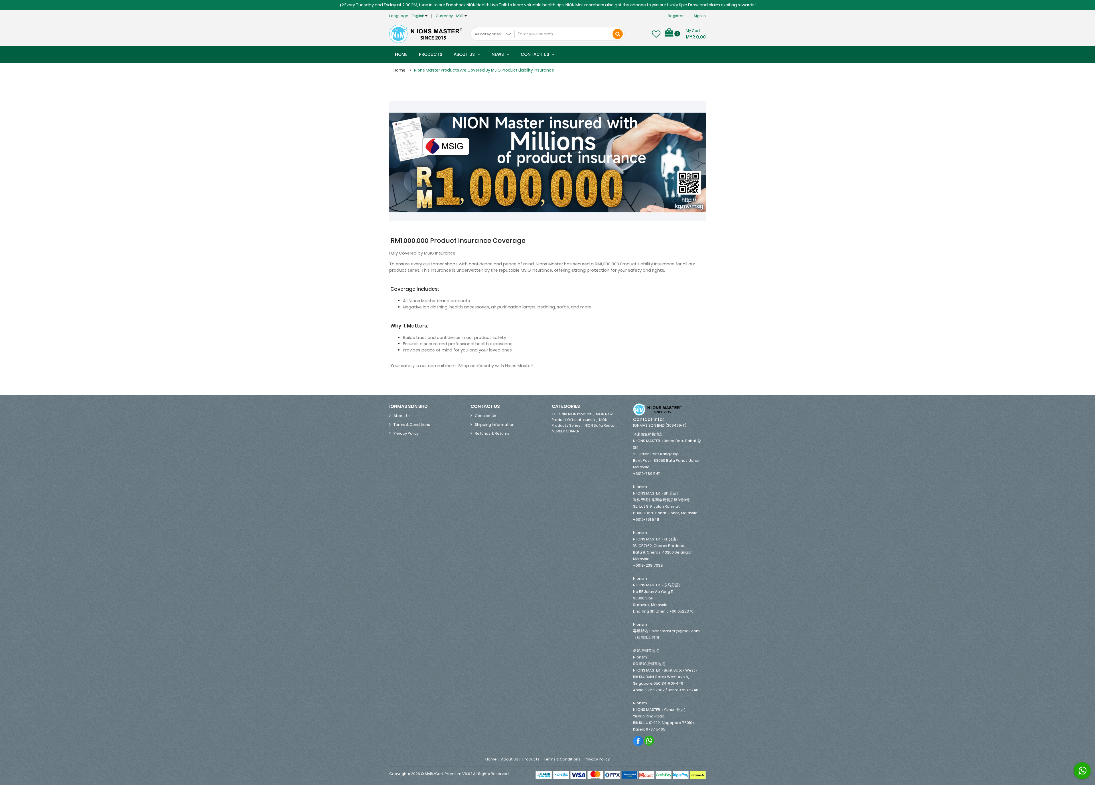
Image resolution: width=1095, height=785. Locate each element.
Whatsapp (649, 740)
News (498, 54)
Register (676, 16)
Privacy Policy (406, 433)
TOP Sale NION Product (572, 414)
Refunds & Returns (492, 433)
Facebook (638, 740)
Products (430, 54)
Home (401, 54)
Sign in (700, 16)
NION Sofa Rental (600, 425)
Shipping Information (494, 424)
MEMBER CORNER (565, 431)
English (418, 16)
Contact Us (535, 54)
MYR (460, 16)
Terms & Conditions (412, 424)
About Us (465, 54)
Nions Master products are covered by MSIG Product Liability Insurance (484, 70)
